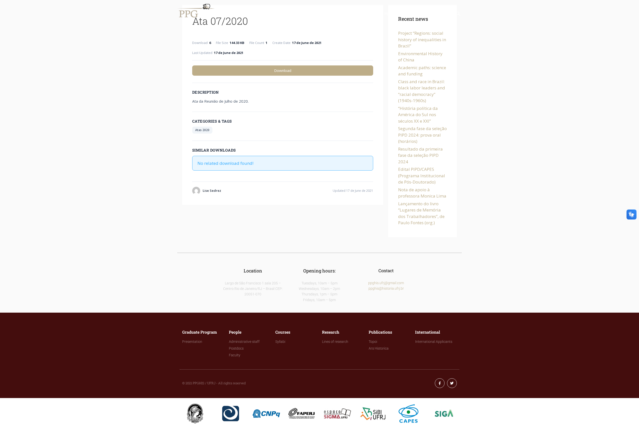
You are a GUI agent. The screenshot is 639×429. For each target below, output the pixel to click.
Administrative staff (244, 342)
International (398, 13)
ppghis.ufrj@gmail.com (386, 283)
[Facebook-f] (440, 383)
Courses (303, 13)
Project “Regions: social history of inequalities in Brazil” (422, 39)
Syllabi (280, 342)
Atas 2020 (202, 130)
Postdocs (236, 348)
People (279, 13)
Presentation (192, 342)
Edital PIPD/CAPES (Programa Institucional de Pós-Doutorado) (421, 175)
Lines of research (335, 342)
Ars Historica (379, 348)
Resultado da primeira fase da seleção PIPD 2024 (420, 155)
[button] (458, 14)
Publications (361, 13)
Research (330, 13)
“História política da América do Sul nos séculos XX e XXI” (418, 114)
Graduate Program (243, 13)
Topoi (373, 342)
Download (282, 70)
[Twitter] (452, 383)
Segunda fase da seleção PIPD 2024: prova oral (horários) (422, 135)
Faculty (234, 355)
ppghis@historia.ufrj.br (386, 288)
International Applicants (433, 342)
